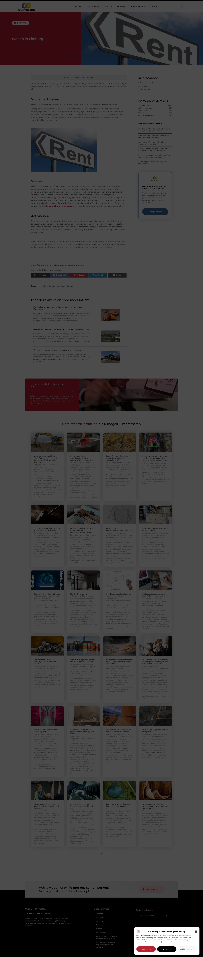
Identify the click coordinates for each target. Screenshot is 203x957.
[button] (196, 932)
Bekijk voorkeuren (187, 949)
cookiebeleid (156, 942)
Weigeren (167, 949)
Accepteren (146, 949)
